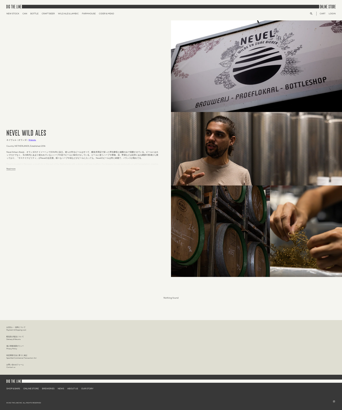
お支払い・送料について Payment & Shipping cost (16, 328)
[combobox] (312, 14)
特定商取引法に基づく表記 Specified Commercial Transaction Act (21, 356)
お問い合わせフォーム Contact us (15, 366)
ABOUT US (72, 388)
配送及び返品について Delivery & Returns (15, 338)
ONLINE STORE (31, 388)
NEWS (61, 388)
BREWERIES (48, 388)
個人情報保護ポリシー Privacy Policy (15, 347)
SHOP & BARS (13, 388)
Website (32, 140)
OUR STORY (87, 388)
